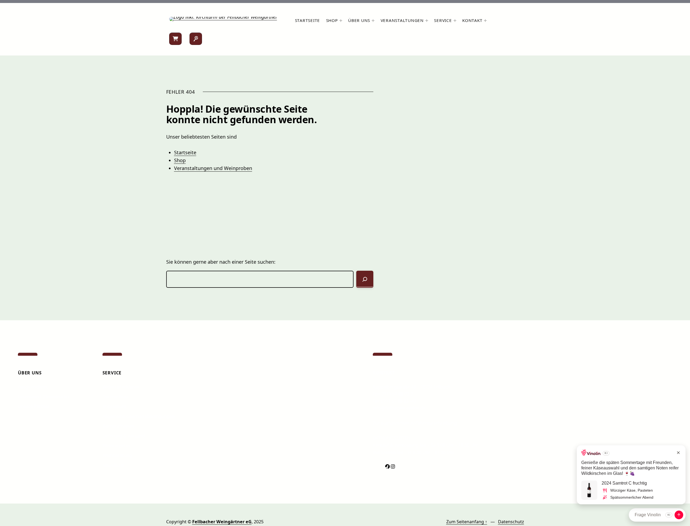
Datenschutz (511, 522)
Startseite (185, 152)
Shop (180, 160)
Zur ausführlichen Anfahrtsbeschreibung (415, 423)
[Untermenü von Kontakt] (485, 20)
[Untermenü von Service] (455, 20)
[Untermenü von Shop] (340, 20)
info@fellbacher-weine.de (399, 408)
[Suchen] (196, 38)
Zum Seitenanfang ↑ (466, 522)
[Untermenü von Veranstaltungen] (426, 20)
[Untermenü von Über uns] (373, 20)
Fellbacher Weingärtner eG (222, 522)
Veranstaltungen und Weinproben (213, 168)
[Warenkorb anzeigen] (175, 38)
